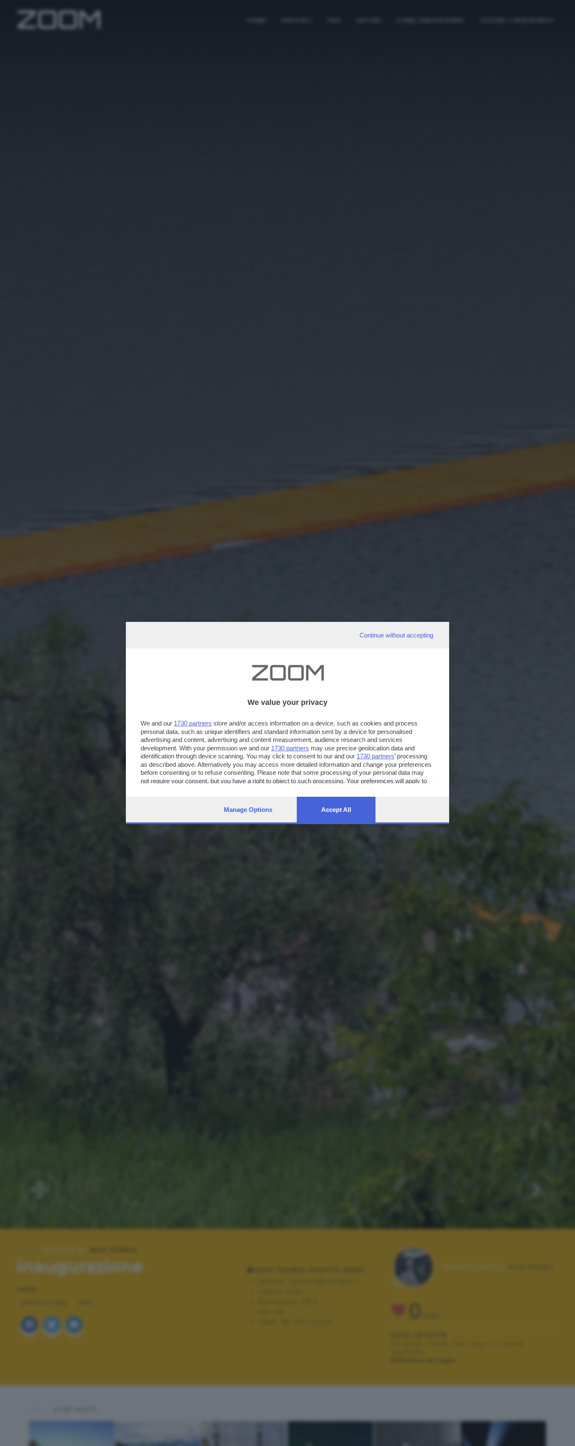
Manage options (248, 809)
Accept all (336, 809)
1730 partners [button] (193, 723)
